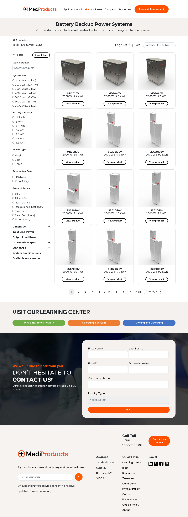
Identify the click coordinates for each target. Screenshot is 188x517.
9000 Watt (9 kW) (25, 105)
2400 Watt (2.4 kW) (26, 84)
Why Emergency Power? (39, 322)
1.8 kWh (20, 117)
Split (17, 159)
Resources (125, 9)
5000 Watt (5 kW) (25, 97)
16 (123, 292)
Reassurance (22, 202)
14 (109, 292)
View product (73, 103)
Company (110, 9)
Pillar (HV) (21, 198)
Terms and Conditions (129, 481)
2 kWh (19, 121)
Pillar (18, 194)
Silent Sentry (22, 219)
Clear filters (41, 55)
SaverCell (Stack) (25, 215)
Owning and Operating (149, 322)
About (126, 510)
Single (18, 155)
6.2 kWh (20, 142)
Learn (98, 9)
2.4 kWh (20, 130)
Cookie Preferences (130, 496)
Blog (125, 468)
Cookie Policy (130, 504)
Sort (137, 45)
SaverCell (20, 211)
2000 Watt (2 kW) (25, 80)
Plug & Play (22, 181)
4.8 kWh (20, 138)
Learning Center (132, 462)
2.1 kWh (20, 125)
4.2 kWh (20, 134)
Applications (71, 9)
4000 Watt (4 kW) (25, 93)
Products (86, 9)
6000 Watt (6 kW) (25, 101)
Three (18, 164)
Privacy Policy (131, 489)
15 (116, 292)
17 (130, 292)
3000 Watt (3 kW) (25, 89)
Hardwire (20, 177)
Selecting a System (94, 322)
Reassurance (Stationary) (29, 207)
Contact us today (159, 441)
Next (138, 292)
